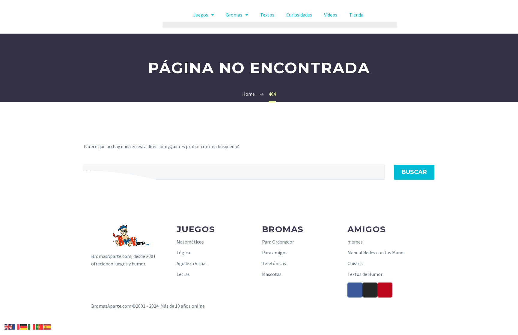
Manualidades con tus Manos (376, 253)
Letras (183, 274)
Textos (267, 15)
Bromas (234, 15)
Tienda (356, 15)
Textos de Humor (365, 274)
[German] (24, 326)
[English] (8, 326)
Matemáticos (190, 242)
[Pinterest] (384, 290)
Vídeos (330, 15)
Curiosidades (299, 15)
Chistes (355, 263)
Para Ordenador (278, 242)
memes (355, 242)
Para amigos (274, 253)
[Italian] (32, 326)
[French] (16, 326)
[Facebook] (354, 290)
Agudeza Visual (192, 263)
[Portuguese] (39, 326)
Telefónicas (274, 263)
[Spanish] (47, 326)
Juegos (200, 15)
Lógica (183, 253)
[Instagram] (369, 290)
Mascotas (271, 274)
